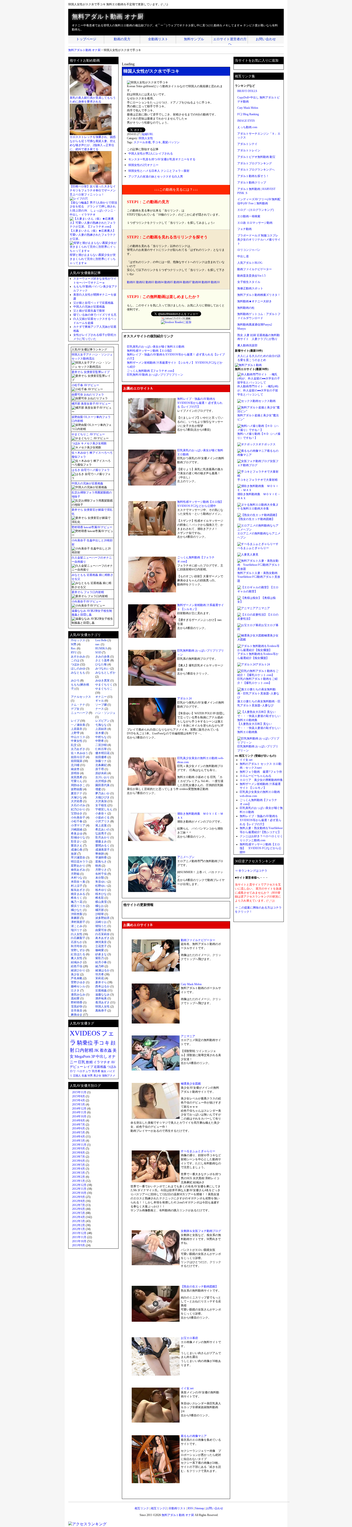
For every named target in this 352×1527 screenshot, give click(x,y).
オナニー (101, 696)
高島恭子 (101, 1010)
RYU (74, 652)
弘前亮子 (101, 833)
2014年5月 (78, 1132)
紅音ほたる (78, 954)
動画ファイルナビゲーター (198, 940)
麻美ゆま (76, 1014)
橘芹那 (99, 910)
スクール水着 (142, 142)
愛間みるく (102, 845)
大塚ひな (76, 797)
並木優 (99, 733)
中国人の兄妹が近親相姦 (89, 306)
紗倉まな (101, 954)
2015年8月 (78, 1096)
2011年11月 (79, 1237)
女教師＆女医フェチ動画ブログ (201, 1231)
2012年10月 (79, 1193)
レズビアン (102, 720)
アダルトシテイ (247, 144)
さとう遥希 (102, 660)
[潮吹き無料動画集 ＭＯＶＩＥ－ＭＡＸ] (258, 490)
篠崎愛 (99, 950)
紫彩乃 (99, 958)
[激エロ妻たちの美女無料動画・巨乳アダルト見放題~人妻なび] (258, 697)
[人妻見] (243, 554)
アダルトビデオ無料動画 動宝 (256, 157)
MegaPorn (82, 1056)
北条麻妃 (101, 765)
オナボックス (267, 444)
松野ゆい (101, 885)
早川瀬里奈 (78, 857)
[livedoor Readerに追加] (176, 322)
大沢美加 (101, 801)
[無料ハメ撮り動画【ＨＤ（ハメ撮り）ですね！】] (258, 430)
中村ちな (101, 737)
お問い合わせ (266, 39)
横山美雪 (101, 902)
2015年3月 (78, 1104)
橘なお (99, 906)
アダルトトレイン (248, 150)
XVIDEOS (85, 1033)
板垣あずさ (78, 890)
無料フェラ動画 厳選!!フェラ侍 (261, 771)
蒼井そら (101, 982)
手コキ (156, 142)
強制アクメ (108, 1075)
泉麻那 (75, 918)
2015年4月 (78, 1100)
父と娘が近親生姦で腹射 (89, 310)
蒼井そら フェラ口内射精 (88, 592)
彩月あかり (102, 837)
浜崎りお (101, 922)
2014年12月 (79, 1108)
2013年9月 (78, 1148)
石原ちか (76, 942)
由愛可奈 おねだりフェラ (88, 394)
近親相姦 (101, 990)
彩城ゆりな (78, 837)
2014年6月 (78, 1128)
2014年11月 (79, 1112)
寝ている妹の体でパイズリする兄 (94, 314)
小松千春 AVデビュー (85, 385)
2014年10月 (79, 1116)
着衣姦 (106, 1050)
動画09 (206, 282)
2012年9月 (78, 1197)
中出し (101, 1056)
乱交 (74, 745)
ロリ (73, 1071)
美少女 (75, 974)
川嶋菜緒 (76, 829)
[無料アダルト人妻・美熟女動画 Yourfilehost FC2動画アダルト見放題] (258, 569)
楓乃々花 (76, 902)
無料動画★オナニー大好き (254, 301)
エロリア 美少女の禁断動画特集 (261, 780)
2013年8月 (78, 1152)
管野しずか (78, 950)
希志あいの (102, 829)
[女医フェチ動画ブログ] (253, 461)
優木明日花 (102, 753)
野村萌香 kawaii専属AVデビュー (92, 527)
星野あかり (78, 865)
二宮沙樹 (101, 745)
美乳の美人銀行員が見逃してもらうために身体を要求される (93, 99)
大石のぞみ (78, 805)
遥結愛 (75, 998)
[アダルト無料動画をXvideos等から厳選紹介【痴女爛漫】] (258, 650)
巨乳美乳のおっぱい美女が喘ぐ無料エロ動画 (155, 346)
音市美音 (76, 1010)
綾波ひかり (78, 970)
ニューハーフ (79, 713)
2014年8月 (78, 1120)
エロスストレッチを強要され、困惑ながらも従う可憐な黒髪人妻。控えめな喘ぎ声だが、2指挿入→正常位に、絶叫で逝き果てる (93, 143)
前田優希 (101, 757)
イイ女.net (187, 1388)
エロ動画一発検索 (248, 216)
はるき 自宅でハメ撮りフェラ (91, 470)
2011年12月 (79, 1233)
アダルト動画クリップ (251, 182)
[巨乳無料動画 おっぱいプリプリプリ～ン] (258, 742)
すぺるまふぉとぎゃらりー (198, 1151)
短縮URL (147, 134)
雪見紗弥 (76, 1006)
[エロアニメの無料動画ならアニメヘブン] (258, 529)
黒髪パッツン (171, 142)
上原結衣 (101, 729)
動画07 (187, 282)
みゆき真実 (102, 680)
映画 (98, 865)
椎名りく (76, 897)
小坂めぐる (102, 817)
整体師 (99, 853)
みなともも (78, 672)
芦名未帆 (76, 978)
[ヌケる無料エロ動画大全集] (256, 504)
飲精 (89, 1062)
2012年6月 (78, 1209)
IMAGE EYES (246, 120)
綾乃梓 (99, 966)
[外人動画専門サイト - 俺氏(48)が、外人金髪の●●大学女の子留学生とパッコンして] (258, 382)
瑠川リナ (76, 930)
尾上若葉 (101, 825)
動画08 (196, 282)
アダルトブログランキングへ (256, 169)
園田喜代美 (102, 785)
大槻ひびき (102, 797)
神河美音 (101, 942)
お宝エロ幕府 (189, 1338)
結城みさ (76, 962)
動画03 (150, 282)
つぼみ (75, 664)
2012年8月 (78, 1201)
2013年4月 (78, 1168)
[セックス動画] (247, 401)
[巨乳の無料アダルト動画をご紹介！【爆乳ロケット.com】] (258, 675)
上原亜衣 (76, 729)
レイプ (75, 720)
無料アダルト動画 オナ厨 (107, 16)
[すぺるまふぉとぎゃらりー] (256, 544)
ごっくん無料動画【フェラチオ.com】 (151, 370)
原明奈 (75, 773)
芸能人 (77, 1075)
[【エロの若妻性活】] (252, 614)
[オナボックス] (247, 444)
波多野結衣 (102, 918)
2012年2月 (78, 1225)
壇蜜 (98, 789)
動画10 (215, 282)
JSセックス (78, 640)
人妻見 (254, 554)
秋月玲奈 (76, 946)
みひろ (75, 680)
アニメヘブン (185, 857)
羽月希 (99, 974)
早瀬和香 (101, 857)
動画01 (131, 282)
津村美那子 (78, 922)
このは (75, 660)
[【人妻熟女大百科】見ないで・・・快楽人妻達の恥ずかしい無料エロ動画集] (258, 720)
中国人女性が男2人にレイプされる (150, 153)
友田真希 (76, 777)
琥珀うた (101, 926)
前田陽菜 (76, 761)
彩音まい (76, 841)
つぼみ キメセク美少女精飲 (89, 443)
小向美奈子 (78, 817)
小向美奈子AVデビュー (86, 601)
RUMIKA (101, 648)
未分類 (99, 877)
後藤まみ (101, 841)
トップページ (86, 39)
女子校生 (101, 805)
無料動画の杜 (246, 307)
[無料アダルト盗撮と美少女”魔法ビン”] (258, 411)
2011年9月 (78, 1245)
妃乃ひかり (78, 809)
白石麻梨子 (78, 938)
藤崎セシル (78, 986)
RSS (190, 1508)
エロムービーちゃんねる (255, 776)
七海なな (101, 724)
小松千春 (76, 821)
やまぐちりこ (104, 688)
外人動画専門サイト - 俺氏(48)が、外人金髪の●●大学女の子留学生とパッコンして (257, 390)
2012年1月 (78, 1229)
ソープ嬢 (101, 704)
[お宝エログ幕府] (249, 625)
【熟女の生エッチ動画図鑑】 (199, 1286)
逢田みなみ (78, 994)
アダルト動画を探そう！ (253, 176)
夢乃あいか (102, 793)
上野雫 (75, 733)
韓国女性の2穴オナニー (143, 165)
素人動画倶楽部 (247, 345)
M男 (73, 644)
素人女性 (76, 958)
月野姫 (75, 873)
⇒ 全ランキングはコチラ (251, 870)
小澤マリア (78, 825)
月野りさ (101, 869)
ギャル (99, 700)
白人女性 (76, 934)
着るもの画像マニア (194, 1436)
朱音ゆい (101, 881)
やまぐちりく (104, 684)
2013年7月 (78, 1156)
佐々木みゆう (79, 753)
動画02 (140, 282)
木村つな (76, 877)
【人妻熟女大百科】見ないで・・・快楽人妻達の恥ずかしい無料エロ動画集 (258, 728)
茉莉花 (99, 978)
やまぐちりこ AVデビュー (88, 434)
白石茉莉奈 (102, 934)
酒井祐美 (101, 998)
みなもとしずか (105, 672)
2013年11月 (79, 1144)
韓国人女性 (146, 138)
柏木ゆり (101, 890)
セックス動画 (267, 401)
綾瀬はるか (102, 970)
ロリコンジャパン (248, 250)
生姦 (84, 1075)
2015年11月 (79, 1092)
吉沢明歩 (101, 781)
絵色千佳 (76, 966)
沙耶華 (99, 914)
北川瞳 (75, 765)
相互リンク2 (159, 1508)
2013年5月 (78, 1165)
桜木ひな (101, 894)
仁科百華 (101, 749)
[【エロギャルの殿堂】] (253, 587)
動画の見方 (122, 39)
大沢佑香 (76, 801)
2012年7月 (78, 1205)
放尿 (74, 853)
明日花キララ (79, 861)
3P (93, 1056)
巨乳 (81, 1062)
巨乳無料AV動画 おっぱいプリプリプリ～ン (155, 374)
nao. (97, 644)
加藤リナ (101, 761)
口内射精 (84, 1050)
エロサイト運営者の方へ (230, 40)
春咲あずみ (78, 869)
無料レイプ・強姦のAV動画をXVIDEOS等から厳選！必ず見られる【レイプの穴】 (260, 820)
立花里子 (101, 946)
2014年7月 (78, 1124)
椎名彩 (99, 897)
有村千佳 (101, 873)
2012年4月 (78, 1217)
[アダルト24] (246, 664)
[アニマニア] (246, 608)
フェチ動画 (244, 229)
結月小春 (101, 962)
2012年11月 (79, 1188)
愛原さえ (76, 845)
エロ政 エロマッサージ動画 (255, 222)
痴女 (103, 1071)
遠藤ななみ (102, 994)
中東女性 (76, 741)
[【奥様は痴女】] (249, 598)
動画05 (168, 282)
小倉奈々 (101, 813)
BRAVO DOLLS (247, 91)
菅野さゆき (78, 982)
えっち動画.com (247, 127)
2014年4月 (78, 1136)
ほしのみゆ (78, 668)
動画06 (178, 282)
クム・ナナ (78, 704)
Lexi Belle (101, 640)
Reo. (73, 648)
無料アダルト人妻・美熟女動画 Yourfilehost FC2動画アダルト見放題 (258, 577)
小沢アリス (102, 821)
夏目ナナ (76, 793)
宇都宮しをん (104, 809)
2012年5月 (78, 1213)
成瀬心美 (76, 849)
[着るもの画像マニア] (252, 450)
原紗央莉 (101, 773)
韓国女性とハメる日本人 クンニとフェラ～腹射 (158, 170)
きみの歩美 (102, 656)
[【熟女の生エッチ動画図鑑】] (257, 515)
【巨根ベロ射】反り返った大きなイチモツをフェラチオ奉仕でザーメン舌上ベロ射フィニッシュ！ (93, 190)
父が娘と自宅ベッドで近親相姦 (93, 302)
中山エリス (78, 737)
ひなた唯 (101, 664)
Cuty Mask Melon (191, 984)
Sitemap (199, 1508)
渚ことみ (76, 926)
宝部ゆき (76, 813)
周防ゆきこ (78, 785)
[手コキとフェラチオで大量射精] (258, 475)
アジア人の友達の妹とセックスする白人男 (155, 176)
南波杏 (75, 769)
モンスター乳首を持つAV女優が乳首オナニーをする (161, 159)
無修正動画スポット (250, 288)
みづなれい (102, 668)
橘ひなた (76, 910)
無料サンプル (194, 39)
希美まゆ (76, 833)
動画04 (159, 282)
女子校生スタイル (248, 282)
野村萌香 (76, 1002)
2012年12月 (79, 1185)
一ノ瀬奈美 (78, 724)
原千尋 (99, 769)
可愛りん (76, 781)
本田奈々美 (78, 881)
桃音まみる (78, 894)
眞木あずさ (102, 938)
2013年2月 (78, 1176)
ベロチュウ (84, 1071)
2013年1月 (78, 1181)
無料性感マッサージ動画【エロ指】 (150, 350)
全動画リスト (158, 39)
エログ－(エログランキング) (255, 210)
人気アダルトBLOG (249, 262)
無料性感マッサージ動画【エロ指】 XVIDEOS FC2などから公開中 (260, 848)
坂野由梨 (76, 789)
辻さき (75, 990)
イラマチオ (101, 1062)
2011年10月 (79, 1241)
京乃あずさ (78, 749)
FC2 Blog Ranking (248, 114)
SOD (98, 652)
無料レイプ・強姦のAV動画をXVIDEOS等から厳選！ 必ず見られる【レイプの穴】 (199, 403)
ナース (99, 708)
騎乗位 (85, 1043)
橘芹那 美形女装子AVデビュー (91, 403)
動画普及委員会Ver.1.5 (251, 275)
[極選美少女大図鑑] (250, 635)
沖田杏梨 (76, 914)
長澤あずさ (102, 1002)
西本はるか (102, 986)
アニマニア (188, 1036)
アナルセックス (81, 696)
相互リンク (142, 1508)
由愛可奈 (101, 930)
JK (96, 1050)
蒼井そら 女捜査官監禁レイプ (91, 372)
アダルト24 (184, 698)
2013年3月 (78, 1172)
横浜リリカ (78, 906)
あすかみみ (78, 656)
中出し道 (243, 256)
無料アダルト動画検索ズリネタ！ (258, 295)
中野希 (99, 741)
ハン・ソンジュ (105, 713)
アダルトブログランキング (254, 163)
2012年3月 (78, 1221)
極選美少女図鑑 (191, 1083)
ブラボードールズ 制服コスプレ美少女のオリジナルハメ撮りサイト (258, 239)
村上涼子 (76, 885)
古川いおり (102, 777)
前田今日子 (78, 757)
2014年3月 (78, 1140)
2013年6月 (78, 1160)
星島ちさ (101, 861)
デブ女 (75, 708)
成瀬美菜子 (102, 849)
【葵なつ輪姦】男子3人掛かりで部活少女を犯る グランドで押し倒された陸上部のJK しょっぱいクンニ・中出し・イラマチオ (93, 208)
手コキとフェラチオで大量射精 (257, 479)
